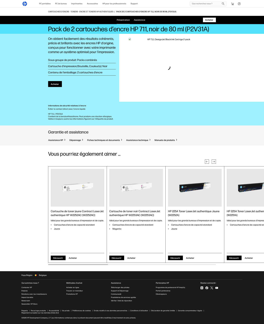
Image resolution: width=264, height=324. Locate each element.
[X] (211, 287)
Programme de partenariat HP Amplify (170, 287)
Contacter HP (26, 287)
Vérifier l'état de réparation (121, 301)
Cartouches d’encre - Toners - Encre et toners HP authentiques (80, 12)
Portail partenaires (163, 291)
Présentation (123, 20)
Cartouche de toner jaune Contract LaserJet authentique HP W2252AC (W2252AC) (77, 213)
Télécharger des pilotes (120, 287)
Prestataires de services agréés (123, 297)
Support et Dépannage (119, 291)
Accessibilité (54, 311)
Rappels (24, 311)
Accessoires (92, 3)
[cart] (232, 3)
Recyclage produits (38, 311)
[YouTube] (216, 287)
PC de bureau (61, 3)
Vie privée (66, 311)
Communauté (116, 294)
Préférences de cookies (81, 311)
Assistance (139, 20)
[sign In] (239, 3)
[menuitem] (45, 3)
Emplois (24, 291)
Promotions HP (72, 294)
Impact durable (27, 297)
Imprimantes (76, 3)
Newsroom (25, 301)
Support (134, 3)
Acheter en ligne (72, 287)
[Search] (223, 3)
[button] (207, 162)
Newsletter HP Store (29, 304)
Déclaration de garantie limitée (163, 311)
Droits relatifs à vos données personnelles (110, 311)
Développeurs (161, 294)
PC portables (45, 3)
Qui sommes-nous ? (30, 283)
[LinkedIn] (201, 287)
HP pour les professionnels (114, 3)
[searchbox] (206, 3)
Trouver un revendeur (74, 291)
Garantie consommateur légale (190, 311)
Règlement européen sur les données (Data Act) (40, 313)
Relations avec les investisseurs (34, 294)
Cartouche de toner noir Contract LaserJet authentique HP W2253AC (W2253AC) (134, 213)
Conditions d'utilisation (139, 311)
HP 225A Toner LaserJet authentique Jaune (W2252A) (193, 213)
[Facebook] (206, 287)
